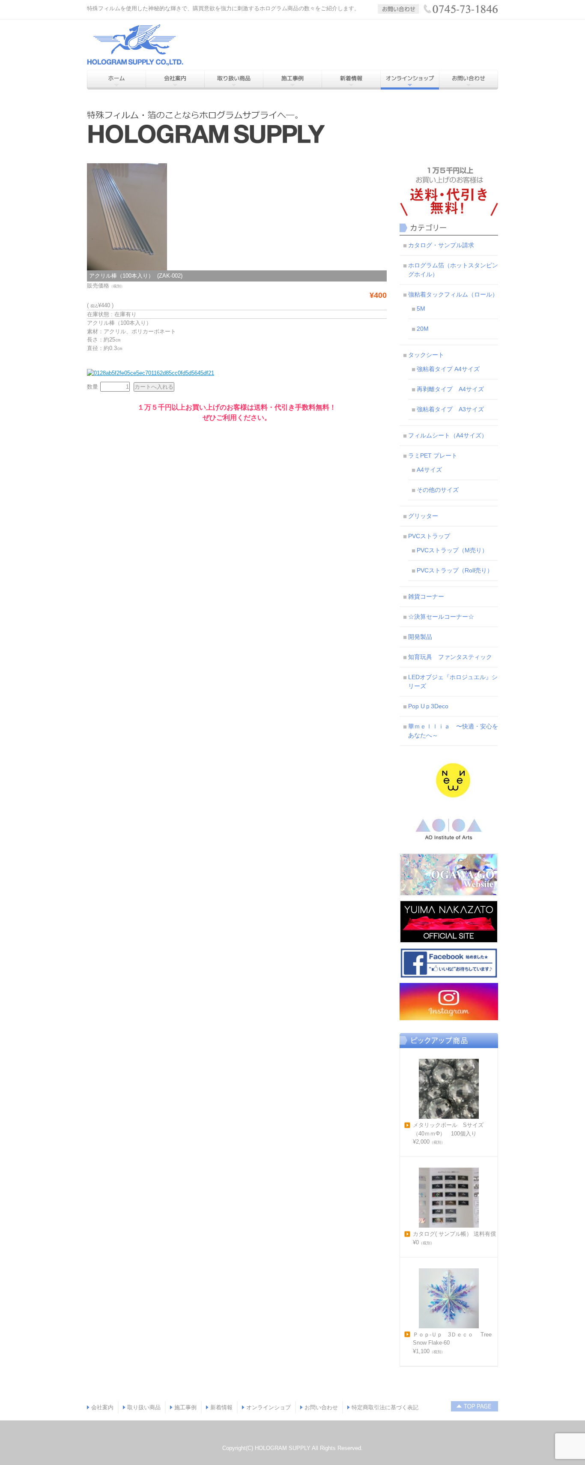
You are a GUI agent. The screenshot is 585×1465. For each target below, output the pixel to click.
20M (423, 328)
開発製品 (420, 636)
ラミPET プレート (432, 455)
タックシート (426, 354)
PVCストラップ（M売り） (452, 550)
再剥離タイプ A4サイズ (450, 389)
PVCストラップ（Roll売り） (455, 570)
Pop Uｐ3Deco (428, 706)
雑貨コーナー (426, 596)
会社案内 (102, 1407)
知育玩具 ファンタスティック (450, 656)
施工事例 (185, 1407)
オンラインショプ (268, 1407)
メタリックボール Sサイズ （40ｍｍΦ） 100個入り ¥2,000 (451, 1133)
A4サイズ (429, 469)
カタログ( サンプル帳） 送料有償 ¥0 (454, 1238)
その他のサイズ (438, 489)
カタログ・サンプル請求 (441, 245)
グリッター (423, 515)
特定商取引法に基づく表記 (385, 1407)
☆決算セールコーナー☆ (441, 616)
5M (421, 308)
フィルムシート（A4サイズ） (447, 435)
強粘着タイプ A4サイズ (448, 369)
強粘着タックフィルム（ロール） (453, 294)
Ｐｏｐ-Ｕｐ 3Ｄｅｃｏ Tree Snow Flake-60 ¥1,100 (452, 1342)
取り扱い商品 (144, 1407)
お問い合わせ (321, 1407)
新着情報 (221, 1407)
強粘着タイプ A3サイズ (450, 409)
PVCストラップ (429, 536)
